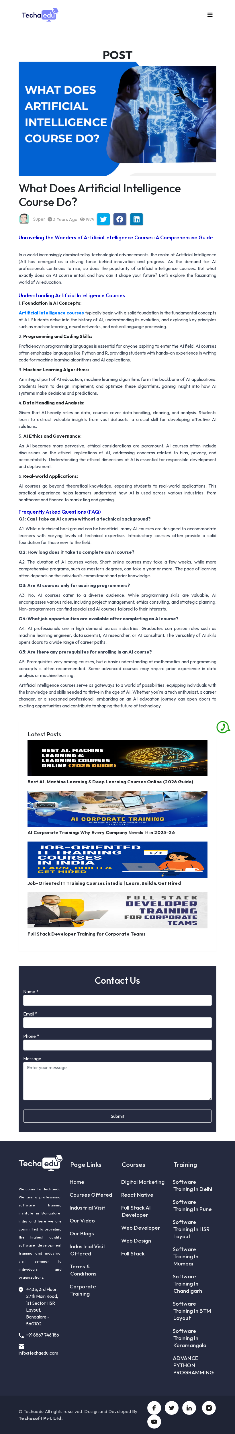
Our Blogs (82, 1233)
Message (32, 1058)
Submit (117, 1116)
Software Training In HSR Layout (191, 1229)
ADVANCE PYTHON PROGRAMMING (193, 1365)
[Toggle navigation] (210, 15)
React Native (137, 1194)
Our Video (82, 1220)
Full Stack (133, 1253)
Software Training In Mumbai (185, 1256)
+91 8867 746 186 (42, 1335)
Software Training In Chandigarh (187, 1283)
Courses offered (91, 1194)
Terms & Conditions (83, 1270)
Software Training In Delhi (192, 1185)
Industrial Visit (87, 1207)
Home (77, 1181)
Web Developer (141, 1227)
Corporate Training (83, 1290)
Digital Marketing (143, 1181)
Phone (31, 1036)
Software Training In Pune (192, 1205)
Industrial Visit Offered (87, 1250)
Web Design (136, 1240)
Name (30, 991)
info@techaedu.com (38, 1353)
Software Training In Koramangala (189, 1338)
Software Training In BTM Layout (192, 1310)
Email (30, 1014)
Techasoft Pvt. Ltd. (40, 1418)
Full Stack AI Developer (136, 1211)
